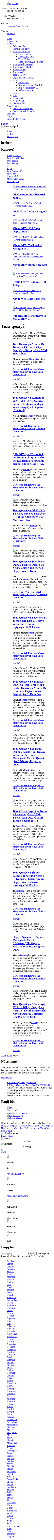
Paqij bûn (11, 113)
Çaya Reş (18, 1128)
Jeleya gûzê (18, 98)
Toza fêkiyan (13, 181)
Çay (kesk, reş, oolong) (23, 77)
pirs (14, 379)
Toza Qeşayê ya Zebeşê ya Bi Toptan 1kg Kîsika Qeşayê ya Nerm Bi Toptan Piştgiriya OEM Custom (30, 622)
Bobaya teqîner (19, 46)
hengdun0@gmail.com (17, 26)
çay (37, 1128)
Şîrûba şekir (23, 82)
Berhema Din (19, 103)
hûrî (18, 379)
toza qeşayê (35, 1125)
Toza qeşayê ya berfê (22, 67)
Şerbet (15, 80)
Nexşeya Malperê (9, 1125)
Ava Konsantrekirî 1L (28, 88)
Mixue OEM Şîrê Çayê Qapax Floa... (26, 230)
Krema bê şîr (13, 176)
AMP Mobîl (24, 1125)
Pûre (15, 95)
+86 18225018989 (15, 1174)
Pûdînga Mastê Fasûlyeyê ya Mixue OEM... (30, 317)
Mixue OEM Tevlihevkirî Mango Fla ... (27, 247)
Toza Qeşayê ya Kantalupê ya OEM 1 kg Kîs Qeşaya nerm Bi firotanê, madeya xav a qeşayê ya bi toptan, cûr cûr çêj (28, 404)
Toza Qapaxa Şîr (26, 56)
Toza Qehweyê (19, 75)
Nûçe (9, 116)
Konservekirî (18, 101)
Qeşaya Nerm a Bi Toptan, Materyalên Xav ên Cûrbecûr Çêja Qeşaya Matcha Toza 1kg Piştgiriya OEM (29, 943)
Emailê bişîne (7, 1136)
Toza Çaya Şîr (24, 54)
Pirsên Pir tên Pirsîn (16, 119)
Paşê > (6, 1055)
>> (11, 1055)
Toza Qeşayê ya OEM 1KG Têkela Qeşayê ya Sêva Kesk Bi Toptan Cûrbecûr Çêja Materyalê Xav (29, 515)
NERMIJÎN (6, 1077)
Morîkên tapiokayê (15, 179)
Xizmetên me (13, 106)
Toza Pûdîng (24, 59)
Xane (9, 38)
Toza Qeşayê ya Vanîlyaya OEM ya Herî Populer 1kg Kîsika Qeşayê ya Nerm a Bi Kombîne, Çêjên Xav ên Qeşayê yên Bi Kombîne (29, 688)
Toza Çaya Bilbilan (21, 51)
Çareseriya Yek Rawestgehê (25, 111)
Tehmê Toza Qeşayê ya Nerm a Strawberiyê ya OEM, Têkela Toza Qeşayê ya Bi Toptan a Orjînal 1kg (30, 816)
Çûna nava (12, 41)
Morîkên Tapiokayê (22, 49)
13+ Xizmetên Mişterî (23, 108)
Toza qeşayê (18, 72)
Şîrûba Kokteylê (25, 90)
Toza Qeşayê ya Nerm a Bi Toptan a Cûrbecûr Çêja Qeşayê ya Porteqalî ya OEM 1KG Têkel (30, 348)
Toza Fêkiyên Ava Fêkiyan (30, 62)
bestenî (31, 836)
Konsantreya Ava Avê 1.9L (30, 85)
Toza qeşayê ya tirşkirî (23, 64)
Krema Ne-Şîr (19, 69)
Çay (9, 166)
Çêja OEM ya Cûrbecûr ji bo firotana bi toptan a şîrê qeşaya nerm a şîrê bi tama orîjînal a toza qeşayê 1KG (28, 459)
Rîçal (15, 93)
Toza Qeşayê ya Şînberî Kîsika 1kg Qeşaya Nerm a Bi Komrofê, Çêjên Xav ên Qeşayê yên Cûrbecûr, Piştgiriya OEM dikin (28, 879)
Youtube (11, 33)
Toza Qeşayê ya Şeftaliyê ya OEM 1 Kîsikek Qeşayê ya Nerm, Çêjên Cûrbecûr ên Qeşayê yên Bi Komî (29, 566)
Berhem (10, 43)
